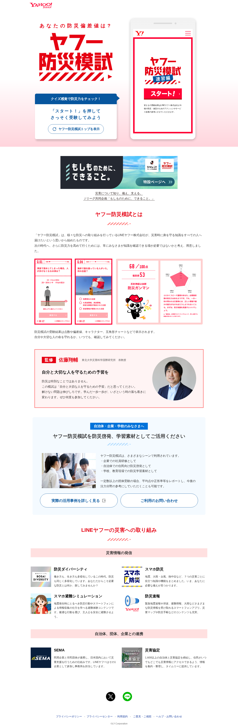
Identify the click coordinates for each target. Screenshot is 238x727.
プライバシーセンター (100, 716)
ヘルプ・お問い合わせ (169, 716)
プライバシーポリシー (69, 716)
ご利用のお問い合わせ (159, 501)
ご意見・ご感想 (142, 716)
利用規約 (122, 716)
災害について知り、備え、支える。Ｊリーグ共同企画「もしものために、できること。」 (119, 196)
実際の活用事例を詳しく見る (76, 501)
